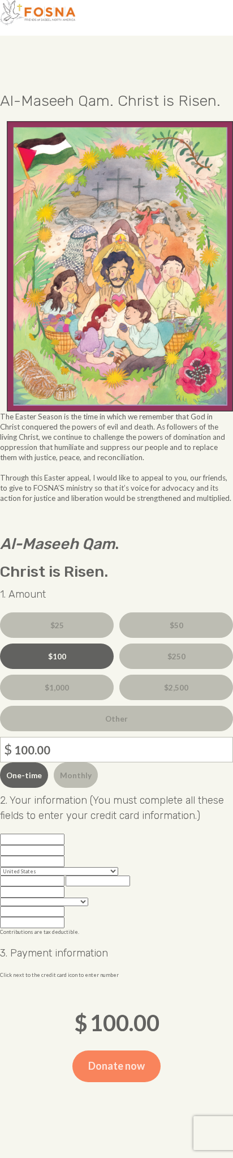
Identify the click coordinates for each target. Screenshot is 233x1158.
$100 (57, 656)
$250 (176, 656)
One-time (24, 775)
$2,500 (176, 687)
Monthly (76, 775)
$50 (176, 625)
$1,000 (57, 687)
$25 (57, 625)
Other (116, 718)
